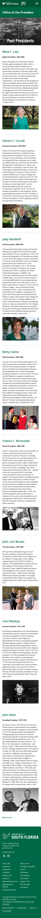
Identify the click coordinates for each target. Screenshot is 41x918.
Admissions (6, 869)
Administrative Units (10, 881)
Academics (6, 866)
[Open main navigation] (37, 3)
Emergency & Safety (27, 866)
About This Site (8, 908)
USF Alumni (24, 878)
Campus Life (7, 875)
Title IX (22, 869)
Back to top (7, 817)
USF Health (24, 872)
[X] (4, 856)
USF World (24, 887)
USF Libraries (25, 884)
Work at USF (24, 863)
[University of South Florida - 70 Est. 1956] (14, 4)
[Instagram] (8, 856)
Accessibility (6, 911)
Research (5, 878)
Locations (6, 872)
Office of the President (18, 12)
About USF (6, 863)
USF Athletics (25, 875)
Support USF (25, 881)
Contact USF (21, 908)
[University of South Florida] (20, 836)
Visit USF (32, 908)
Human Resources (9, 890)
